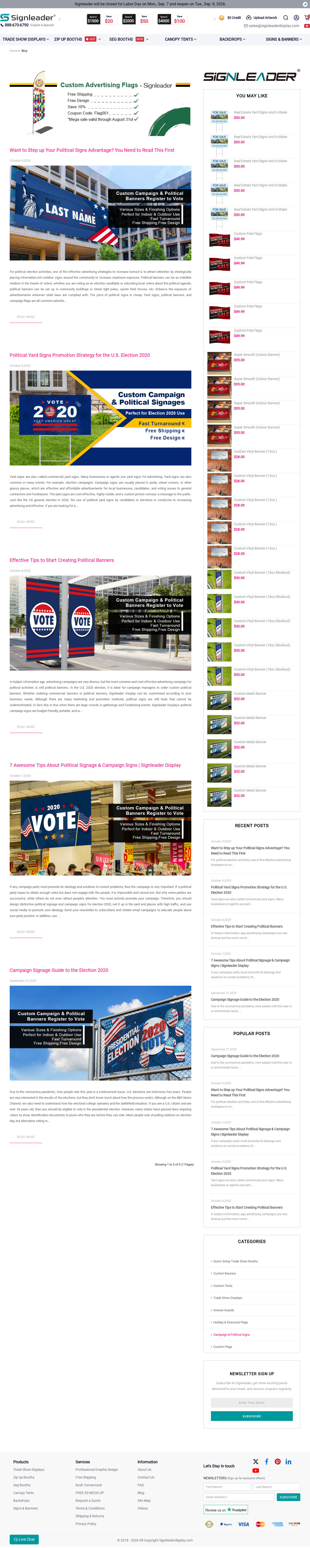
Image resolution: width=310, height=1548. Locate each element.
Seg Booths (22, 1485)
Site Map (144, 1500)
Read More (26, 317)
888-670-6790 (17, 25)
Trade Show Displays (227, 1298)
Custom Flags (222, 1347)
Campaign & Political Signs (231, 1334)
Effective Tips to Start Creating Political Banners (62, 560)
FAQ (141, 1485)
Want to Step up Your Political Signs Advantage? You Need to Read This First (92, 150)
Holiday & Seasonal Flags (230, 1322)
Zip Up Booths (23, 1477)
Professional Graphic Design (97, 1470)
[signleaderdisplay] (28, 17)
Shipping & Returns (90, 1516)
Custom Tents (222, 1286)
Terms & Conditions (90, 1508)
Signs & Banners (25, 1508)
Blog (141, 1493)
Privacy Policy (86, 1524)
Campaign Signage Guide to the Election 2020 (59, 970)
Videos (143, 1508)
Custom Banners (224, 1273)
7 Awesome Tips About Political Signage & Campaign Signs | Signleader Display (95, 765)
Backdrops (21, 1500)
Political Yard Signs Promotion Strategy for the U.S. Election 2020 (80, 355)
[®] (251, 80)
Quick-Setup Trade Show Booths (235, 1261)
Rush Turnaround (89, 1485)
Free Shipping (86, 1477)
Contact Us (146, 1477)
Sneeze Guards (223, 1310)
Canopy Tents (23, 1493)
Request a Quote (88, 1500)
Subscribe (252, 1416)
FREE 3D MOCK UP (90, 1493)
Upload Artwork (265, 18)
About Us (144, 1470)
